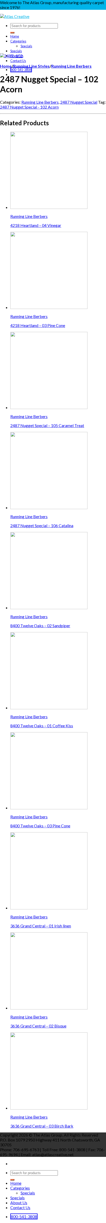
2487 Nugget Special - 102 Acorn (29, 106)
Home (14, 36)
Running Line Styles (31, 66)
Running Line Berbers (71, 66)
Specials (26, 46)
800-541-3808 (21, 70)
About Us (18, 1202)
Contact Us (18, 61)
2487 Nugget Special (78, 102)
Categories (18, 41)
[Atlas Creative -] (14, 16)
